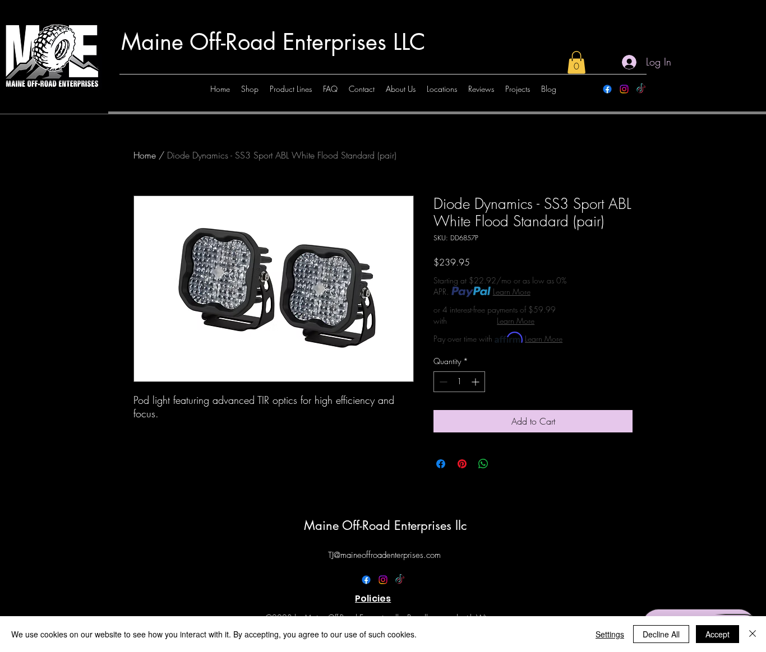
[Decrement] (442, 382)
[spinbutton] (459, 382)
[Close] (752, 634)
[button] (576, 62)
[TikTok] (641, 89)
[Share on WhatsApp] (483, 464)
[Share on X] (504, 464)
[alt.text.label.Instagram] (624, 89)
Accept (717, 634)
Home (144, 155)
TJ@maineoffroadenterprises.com (384, 555)
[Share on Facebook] (440, 464)
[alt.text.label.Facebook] (607, 89)
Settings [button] (610, 634)
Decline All (661, 634)
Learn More (511, 291)
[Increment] (476, 382)
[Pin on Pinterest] (462, 464)
